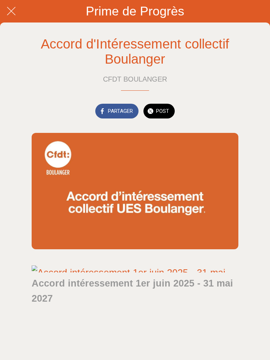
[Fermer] (11, 11)
